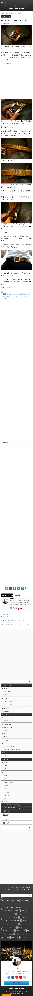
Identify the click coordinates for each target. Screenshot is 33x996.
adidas (5, 718)
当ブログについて (16, 982)
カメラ (7, 789)
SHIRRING (18, 907)
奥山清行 (11, 934)
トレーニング (7, 685)
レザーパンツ (21, 927)
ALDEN (5, 721)
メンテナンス (13, 927)
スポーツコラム (7, 705)
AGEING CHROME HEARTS (13, 749)
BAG (13, 900)
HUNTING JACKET (6, 904)
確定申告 (5, 762)
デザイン (24, 920)
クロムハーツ (9, 616)
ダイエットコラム (10, 701)
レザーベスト (5, 930)
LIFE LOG (6, 759)
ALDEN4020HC (5, 900)
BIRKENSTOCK (7, 724)
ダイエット (6, 698)
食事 (4, 769)
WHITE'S (5, 743)
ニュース (5, 765)
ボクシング (4, 927)
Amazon (7, 792)
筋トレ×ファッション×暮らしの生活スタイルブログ (16, 991)
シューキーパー (23, 917)
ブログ (5, 801)
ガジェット (6, 785)
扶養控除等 (24, 934)
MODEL (21, 904)
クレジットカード (10, 782)
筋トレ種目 (8, 691)
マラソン (5, 695)
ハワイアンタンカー (6, 924)
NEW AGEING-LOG (16, 8)
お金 (4, 779)
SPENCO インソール (7, 910)
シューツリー (5, 920)
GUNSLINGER (24, 900)
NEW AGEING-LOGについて (12, 808)
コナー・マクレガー (6, 917)
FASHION (6, 715)
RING (12, 907)
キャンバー (28, 914)
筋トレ (5, 688)
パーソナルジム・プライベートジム (13, 708)
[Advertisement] (16, 81)
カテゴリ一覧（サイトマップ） (17, 887)
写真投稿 (4, 934)
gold (18, 900)
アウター (17, 910)
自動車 (5, 775)
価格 (28, 930)
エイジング (4, 914)
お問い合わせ (7, 811)
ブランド (16, 924)
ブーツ (21, 924)
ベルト (4, 616)
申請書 (12, 937)
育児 (4, 772)
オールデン (12, 914)
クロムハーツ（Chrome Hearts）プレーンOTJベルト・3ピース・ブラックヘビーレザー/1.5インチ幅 (16, 296)
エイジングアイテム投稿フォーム (13, 805)
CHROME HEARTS (7, 614)
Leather (15, 904)
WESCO (5, 740)
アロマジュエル (24, 910)
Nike (4, 733)
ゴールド (16, 917)
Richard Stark (5, 907)
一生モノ (18, 930)
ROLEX (5, 737)
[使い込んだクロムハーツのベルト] (18, 588)
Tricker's (5, 730)
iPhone (7, 795)
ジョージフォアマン (15, 920)
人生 (24, 930)
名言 (4, 756)
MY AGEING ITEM (8, 746)
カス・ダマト (20, 914)
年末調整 (17, 934)
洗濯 (8, 937)
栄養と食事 (6, 711)
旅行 (4, 798)
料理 (3, 937)
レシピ (12, 930)
